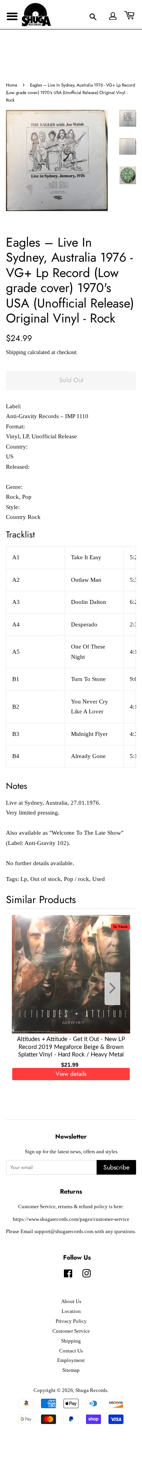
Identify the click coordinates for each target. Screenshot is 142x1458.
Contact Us (71, 1351)
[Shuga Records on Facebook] (68, 1275)
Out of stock (45, 879)
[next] (117, 988)
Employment (71, 1360)
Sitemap (71, 1370)
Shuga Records (91, 1390)
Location (71, 1311)
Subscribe (116, 1167)
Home (11, 85)
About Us (71, 1301)
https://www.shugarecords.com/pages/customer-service (71, 1219)
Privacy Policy (71, 1321)
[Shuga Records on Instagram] (86, 1275)
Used (98, 879)
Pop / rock (76, 879)
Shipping (16, 352)
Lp (24, 879)
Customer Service (71, 1331)
